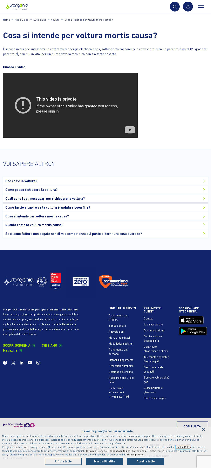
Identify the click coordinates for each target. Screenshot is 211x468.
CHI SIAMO (49, 345)
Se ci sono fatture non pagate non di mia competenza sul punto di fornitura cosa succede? (73, 233)
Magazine (10, 350)
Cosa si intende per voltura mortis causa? (88, 19)
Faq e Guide (21, 19)
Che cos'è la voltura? (21, 181)
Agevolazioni (116, 331)
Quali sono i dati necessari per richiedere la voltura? (45, 198)
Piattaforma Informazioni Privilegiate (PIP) (119, 392)
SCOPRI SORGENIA (16, 345)
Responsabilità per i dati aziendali (127, 450)
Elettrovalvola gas (155, 398)
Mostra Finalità (104, 461)
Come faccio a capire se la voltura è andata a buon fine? (47, 207)
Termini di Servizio (96, 450)
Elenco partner (135, 454)
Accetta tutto (146, 461)
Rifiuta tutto (63, 461)
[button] (175, 7)
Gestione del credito (121, 371)
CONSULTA (192, 426)
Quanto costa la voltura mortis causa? (34, 225)
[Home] (16, 5)
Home (6, 19)
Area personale (153, 324)
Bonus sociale (117, 325)
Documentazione (154, 330)
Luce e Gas (39, 19)
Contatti (148, 318)
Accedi (188, 7)
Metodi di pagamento (121, 359)
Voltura (55, 19)
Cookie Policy (183, 447)
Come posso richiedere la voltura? (31, 189)
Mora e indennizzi (119, 337)
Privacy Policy (156, 450)
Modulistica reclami (120, 343)
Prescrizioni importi (121, 365)
